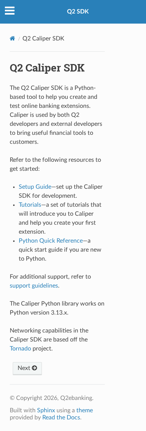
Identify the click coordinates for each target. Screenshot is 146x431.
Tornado (20, 349)
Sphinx (46, 410)
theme (84, 410)
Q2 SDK (78, 12)
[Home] (12, 38)
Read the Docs (61, 418)
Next (25, 368)
